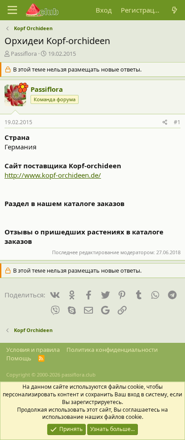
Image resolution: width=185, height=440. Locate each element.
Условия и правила (33, 350)
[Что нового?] (174, 10)
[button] (12, 10)
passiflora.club (79, 374)
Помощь (18, 358)
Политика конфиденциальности (112, 350)
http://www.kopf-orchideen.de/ (52, 175)
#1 (177, 122)
